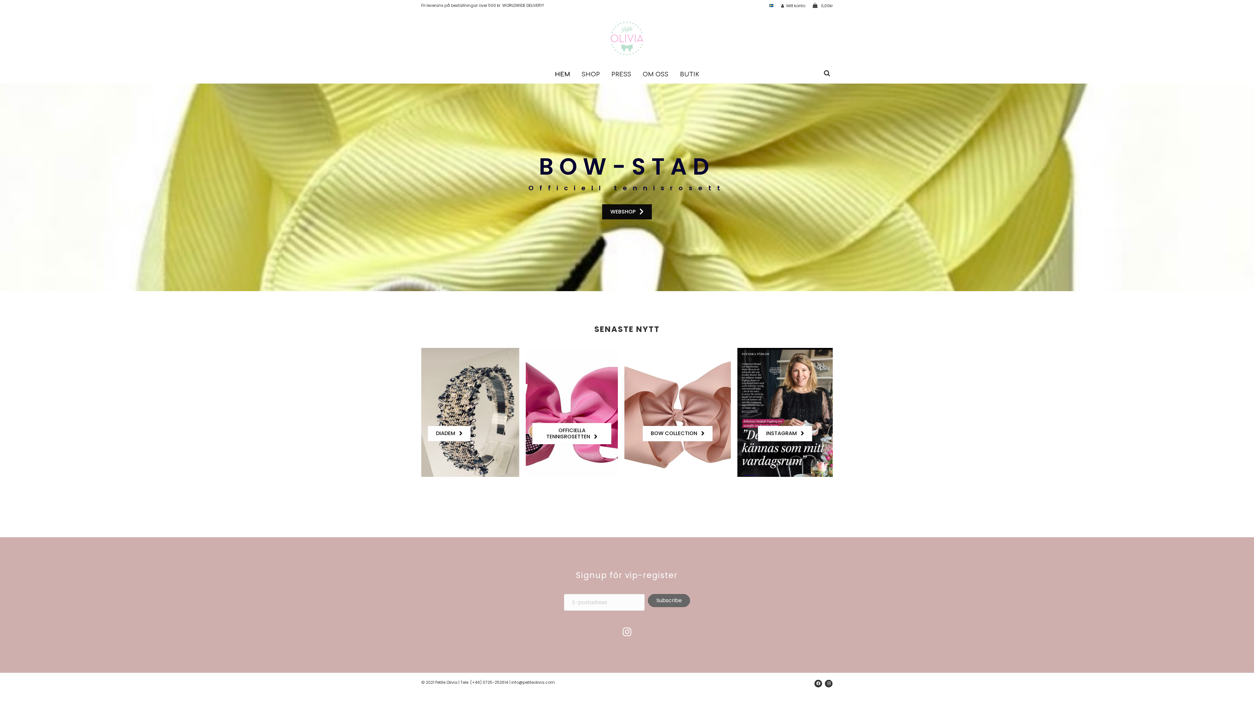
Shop (591, 74)
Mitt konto (795, 5)
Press (621, 74)
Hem (562, 74)
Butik (689, 74)
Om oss (655, 74)
